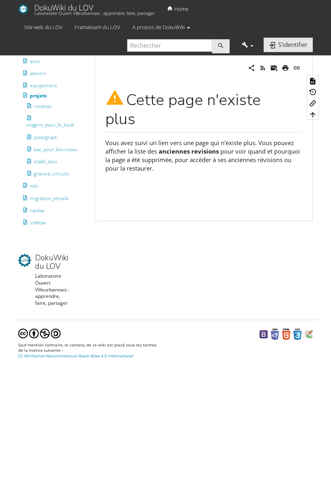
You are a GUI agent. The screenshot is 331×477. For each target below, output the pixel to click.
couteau (43, 105)
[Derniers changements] (262, 67)
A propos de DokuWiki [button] (159, 27)
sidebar (38, 222)
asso (35, 61)
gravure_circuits (51, 173)
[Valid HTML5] (286, 333)
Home (181, 9)
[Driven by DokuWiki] (309, 333)
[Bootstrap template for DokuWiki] (264, 333)
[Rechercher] (221, 46)
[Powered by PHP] (275, 333)
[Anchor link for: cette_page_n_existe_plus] (143, 117)
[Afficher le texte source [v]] (312, 80)
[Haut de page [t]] (312, 114)
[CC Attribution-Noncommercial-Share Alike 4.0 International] (39, 332)
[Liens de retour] (312, 103)
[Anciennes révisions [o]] (312, 92)
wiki (34, 185)
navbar (37, 210)
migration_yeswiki (49, 198)
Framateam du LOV (97, 27)
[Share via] (251, 67)
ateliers (38, 73)
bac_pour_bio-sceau (56, 149)
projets (38, 95)
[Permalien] (296, 67)
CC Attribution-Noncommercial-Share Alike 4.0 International (76, 356)
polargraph (46, 137)
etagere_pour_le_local (50, 124)
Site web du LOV (43, 27)
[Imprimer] (285, 67)
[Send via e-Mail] (274, 67)
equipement (43, 85)
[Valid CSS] (297, 333)
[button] (248, 45)
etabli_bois (45, 161)
